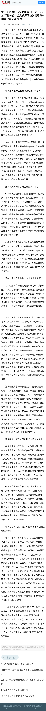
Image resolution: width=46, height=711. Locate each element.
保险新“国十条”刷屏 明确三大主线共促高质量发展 (22, 672)
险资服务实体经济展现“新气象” (15, 690)
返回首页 (41, 2)
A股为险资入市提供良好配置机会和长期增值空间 (22, 682)
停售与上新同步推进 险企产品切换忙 (17, 696)
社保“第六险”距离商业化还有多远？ (17, 664)
